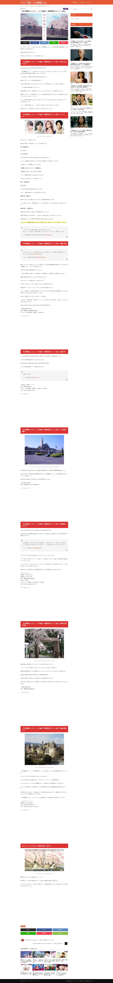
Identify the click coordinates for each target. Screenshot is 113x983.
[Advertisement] (44, 905)
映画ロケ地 (75, 2)
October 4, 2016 (37, 547)
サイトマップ (88, 2)
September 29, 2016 (41, 257)
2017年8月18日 (48, 234)
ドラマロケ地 (81, 2)
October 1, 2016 (35, 377)
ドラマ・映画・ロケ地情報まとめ (34, 3)
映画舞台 (23, 926)
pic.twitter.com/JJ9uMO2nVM (35, 253)
